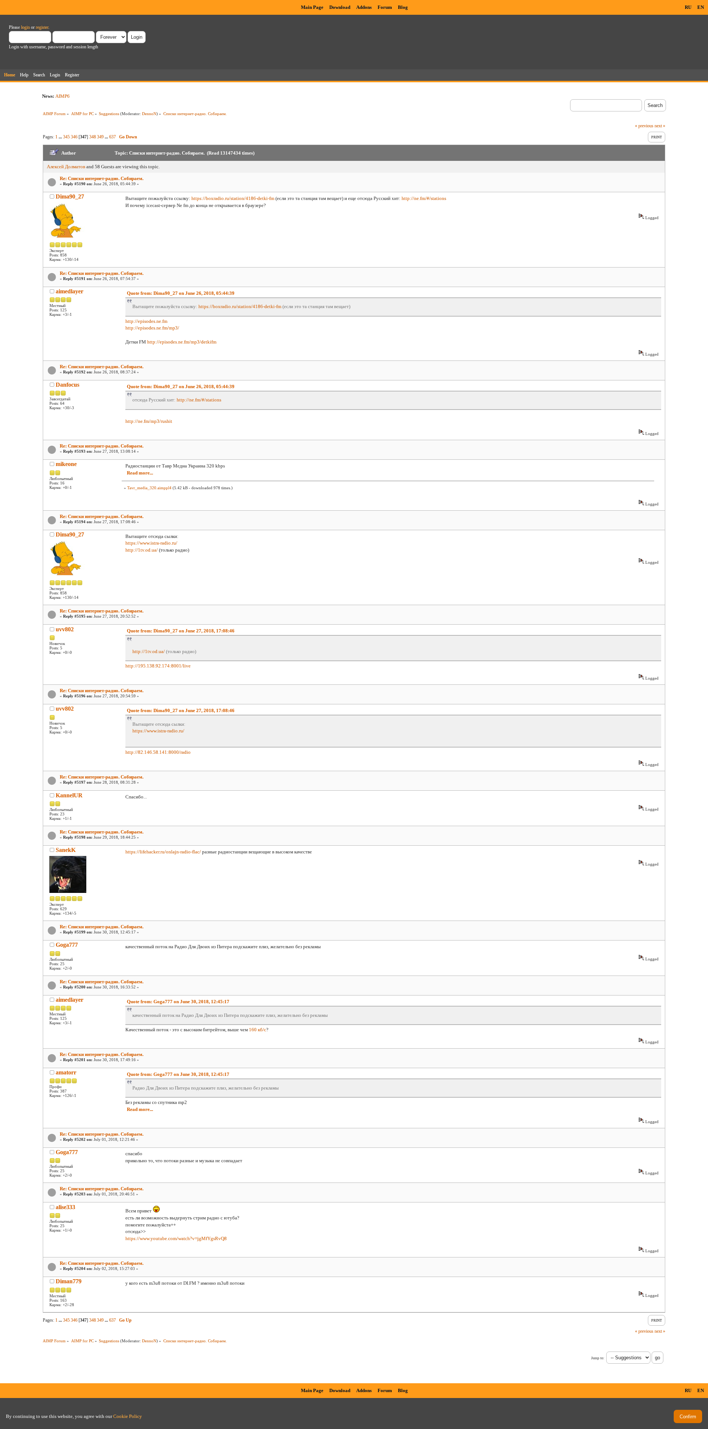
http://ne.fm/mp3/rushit (148, 421)
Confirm (688, 1416)
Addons (364, 7)
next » (660, 125)
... (61, 136)
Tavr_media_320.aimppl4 (149, 488)
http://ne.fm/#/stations (424, 198)
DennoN (149, 113)
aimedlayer (69, 291)
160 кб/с (257, 1029)
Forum (385, 7)
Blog (403, 7)
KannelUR (69, 795)
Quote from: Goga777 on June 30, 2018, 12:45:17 (178, 1001)
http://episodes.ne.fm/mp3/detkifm (181, 342)
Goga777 (67, 945)
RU (688, 7)
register (42, 27)
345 (66, 136)
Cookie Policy (127, 1416)
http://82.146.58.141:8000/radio (158, 752)
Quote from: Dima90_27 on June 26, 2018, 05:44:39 (181, 293)
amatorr (66, 1072)
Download (339, 7)
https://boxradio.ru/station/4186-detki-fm (232, 198)
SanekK (66, 850)
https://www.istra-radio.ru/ (151, 543)
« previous (644, 125)
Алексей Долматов (66, 166)
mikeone (66, 464)
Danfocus (67, 385)
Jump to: (597, 1358)
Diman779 (68, 1281)
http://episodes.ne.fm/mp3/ (152, 328)
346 (74, 136)
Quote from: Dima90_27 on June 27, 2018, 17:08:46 (181, 631)
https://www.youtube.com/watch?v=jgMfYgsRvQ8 (176, 1238)
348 (92, 136)
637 (112, 136)
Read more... (140, 473)
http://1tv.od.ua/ (141, 550)
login (25, 27)
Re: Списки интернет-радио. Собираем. (101, 178)
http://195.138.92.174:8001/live (158, 666)
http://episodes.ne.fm (146, 321)
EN (700, 7)
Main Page (312, 7)
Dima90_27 (70, 196)
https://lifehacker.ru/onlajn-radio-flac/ (163, 852)
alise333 (65, 1207)
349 (100, 136)
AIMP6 (62, 96)
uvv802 (65, 629)
